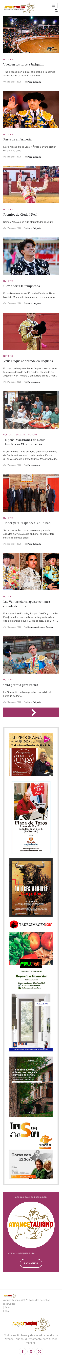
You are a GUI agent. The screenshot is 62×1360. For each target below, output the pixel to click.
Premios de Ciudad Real (20, 214)
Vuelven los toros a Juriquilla (23, 64)
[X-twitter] (39, 1351)
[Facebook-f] (22, 1351)
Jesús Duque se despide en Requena (28, 361)
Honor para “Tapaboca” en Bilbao (26, 523)
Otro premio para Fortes (20, 685)
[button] (53, 5)
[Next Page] (35, 712)
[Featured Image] (31, 34)
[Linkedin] (31, 1351)
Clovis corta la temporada (21, 286)
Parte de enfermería (17, 139)
